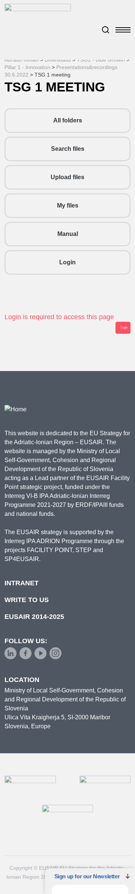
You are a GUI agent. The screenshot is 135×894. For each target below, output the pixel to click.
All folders (67, 120)
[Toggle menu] (123, 29)
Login (67, 262)
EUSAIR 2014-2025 (34, 616)
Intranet (21, 583)
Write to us (26, 600)
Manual (67, 234)
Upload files (67, 177)
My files (67, 205)
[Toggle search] (105, 29)
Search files (67, 149)
